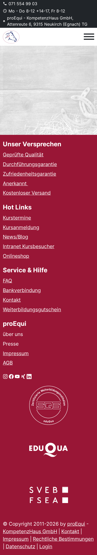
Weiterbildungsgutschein (32, 309)
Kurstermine (17, 218)
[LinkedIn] (29, 376)
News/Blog (15, 237)
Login (45, 546)
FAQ (7, 281)
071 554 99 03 (23, 3)
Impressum (16, 353)
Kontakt (12, 300)
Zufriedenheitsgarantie (29, 174)
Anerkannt (15, 183)
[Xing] (23, 376)
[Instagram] (5, 376)
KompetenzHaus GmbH (30, 531)
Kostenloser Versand (27, 193)
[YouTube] (17, 376)
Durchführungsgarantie (30, 164)
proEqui (76, 524)
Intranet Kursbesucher (28, 246)
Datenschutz (20, 546)
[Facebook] (11, 376)
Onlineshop (16, 256)
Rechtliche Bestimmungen (63, 539)
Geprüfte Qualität (23, 154)
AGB (8, 363)
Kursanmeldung (21, 227)
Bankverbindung (22, 290)
